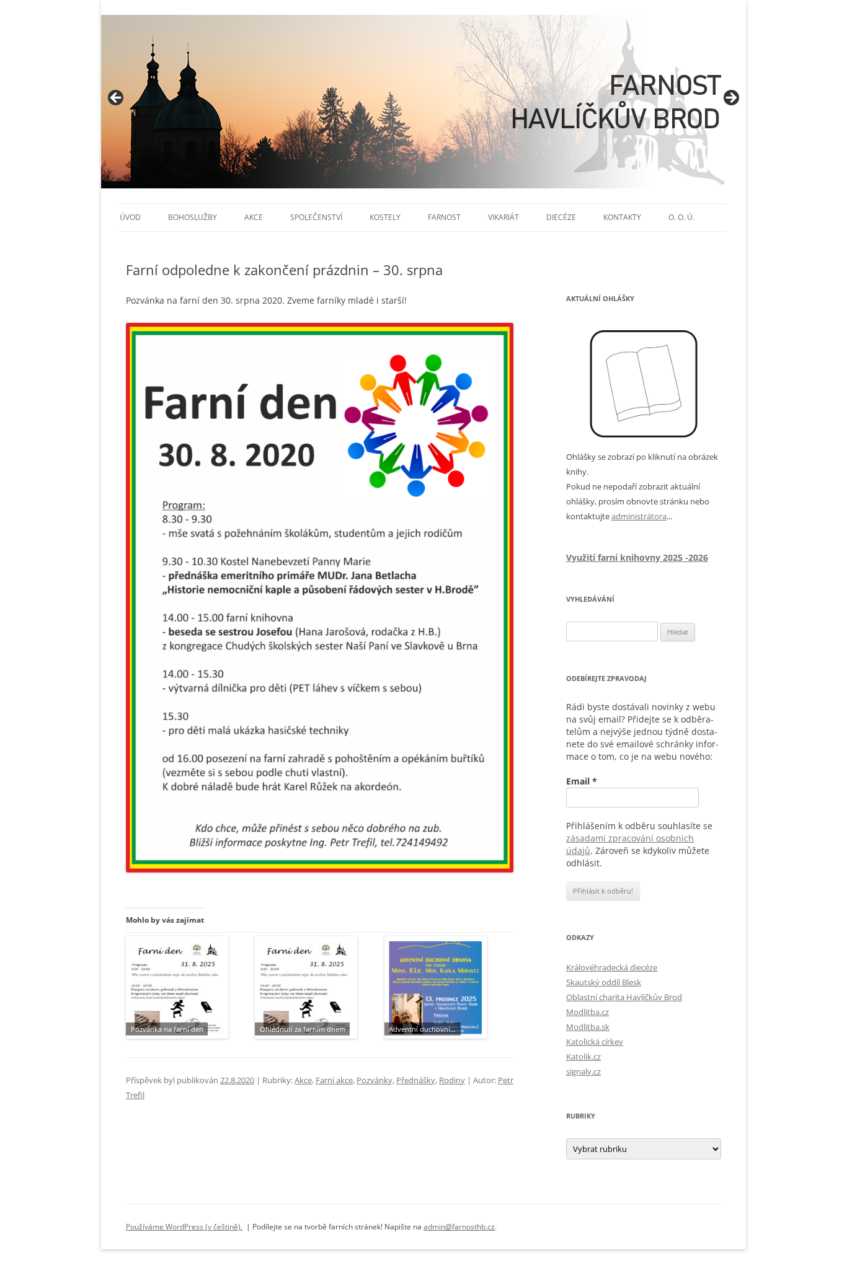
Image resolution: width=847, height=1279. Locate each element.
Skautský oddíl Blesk (603, 982)
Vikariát (503, 217)
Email (581, 781)
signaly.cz (583, 1071)
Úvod (130, 217)
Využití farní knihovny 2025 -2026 (637, 557)
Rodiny (452, 1080)
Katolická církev (594, 1041)
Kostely (385, 217)
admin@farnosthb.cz (459, 1226)
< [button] (116, 98)
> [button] (730, 98)
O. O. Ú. (681, 217)
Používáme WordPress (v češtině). (184, 1226)
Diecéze (561, 217)
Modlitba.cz (587, 1011)
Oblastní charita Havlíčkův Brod (624, 997)
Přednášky (415, 1080)
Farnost (444, 217)
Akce (253, 217)
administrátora (639, 516)
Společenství (316, 217)
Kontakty (622, 217)
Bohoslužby (192, 217)
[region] (423, 101)
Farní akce (334, 1080)
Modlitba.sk (588, 1026)
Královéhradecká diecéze (611, 967)
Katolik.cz (583, 1056)
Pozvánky (374, 1080)
